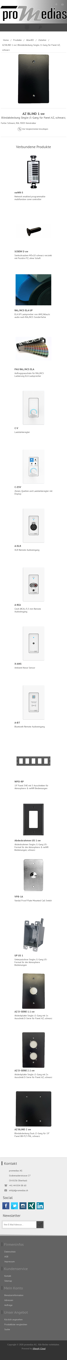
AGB (6, 1256)
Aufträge (8, 1305)
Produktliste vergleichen (15, 1324)
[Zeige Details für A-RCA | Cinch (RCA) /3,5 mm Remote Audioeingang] (33, 584)
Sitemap (8, 1280)
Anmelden (62, 4)
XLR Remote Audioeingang (26, 547)
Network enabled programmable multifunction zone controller (29, 196)
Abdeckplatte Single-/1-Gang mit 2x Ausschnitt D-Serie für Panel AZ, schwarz (33, 1074)
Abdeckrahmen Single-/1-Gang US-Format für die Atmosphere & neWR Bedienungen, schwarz (31, 845)
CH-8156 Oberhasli (18, 1180)
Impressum (9, 1261)
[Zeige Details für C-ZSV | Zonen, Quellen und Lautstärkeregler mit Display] (33, 466)
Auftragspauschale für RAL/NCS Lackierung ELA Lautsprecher (29, 372)
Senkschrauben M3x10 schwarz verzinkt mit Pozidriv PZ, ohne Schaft (33, 255)
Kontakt (7, 1276)
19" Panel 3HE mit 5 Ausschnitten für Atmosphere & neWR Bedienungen (31, 785)
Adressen (8, 1300)
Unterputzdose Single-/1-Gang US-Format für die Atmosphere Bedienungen (30, 960)
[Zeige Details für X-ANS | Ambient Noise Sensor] (33, 643)
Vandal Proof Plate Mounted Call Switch (33, 898)
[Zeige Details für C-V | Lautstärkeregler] (33, 408)
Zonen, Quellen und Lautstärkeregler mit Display (33, 490)
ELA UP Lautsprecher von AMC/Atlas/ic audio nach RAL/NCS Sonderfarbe (32, 313)
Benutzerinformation (13, 1295)
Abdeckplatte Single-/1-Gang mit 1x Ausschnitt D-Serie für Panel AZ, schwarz (33, 1015)
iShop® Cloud (39, 1348)
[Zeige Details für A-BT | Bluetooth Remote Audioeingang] (33, 702)
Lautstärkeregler (22, 430)
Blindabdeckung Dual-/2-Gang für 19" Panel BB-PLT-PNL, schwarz (31, 1133)
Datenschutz (10, 1251)
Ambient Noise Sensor (24, 665)
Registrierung (56, 4)
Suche (7, 1329)
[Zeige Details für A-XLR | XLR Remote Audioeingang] (33, 525)
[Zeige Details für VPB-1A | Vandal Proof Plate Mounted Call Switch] (33, 876)
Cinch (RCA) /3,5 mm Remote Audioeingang (27, 608)
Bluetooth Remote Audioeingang (29, 724)
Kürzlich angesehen (13, 1319)
